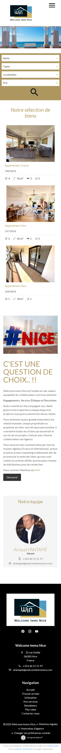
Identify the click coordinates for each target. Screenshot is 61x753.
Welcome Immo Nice (30, 645)
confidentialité (52, 746)
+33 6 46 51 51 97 (33, 558)
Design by (35, 737)
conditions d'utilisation (23, 749)
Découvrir (12, 477)
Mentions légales (48, 724)
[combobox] (30, 58)
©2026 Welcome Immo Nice (19, 724)
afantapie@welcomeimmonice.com (32, 563)
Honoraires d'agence (32, 728)
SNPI (37, 470)
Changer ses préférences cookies (32, 732)
